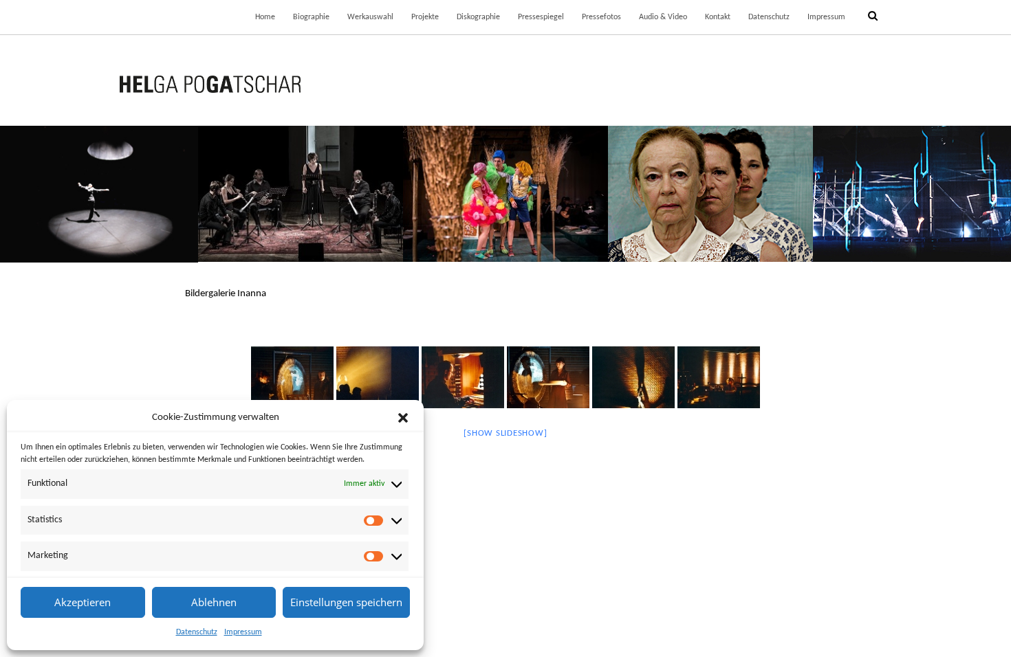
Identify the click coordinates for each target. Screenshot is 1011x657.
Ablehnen (214, 602)
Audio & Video (663, 17)
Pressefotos (601, 17)
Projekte (425, 17)
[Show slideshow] (505, 433)
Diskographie (478, 17)
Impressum (243, 632)
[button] (403, 418)
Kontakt (717, 17)
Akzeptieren (82, 602)
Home (265, 17)
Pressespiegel (541, 17)
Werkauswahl (370, 17)
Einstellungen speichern (346, 602)
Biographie (311, 17)
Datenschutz (196, 632)
